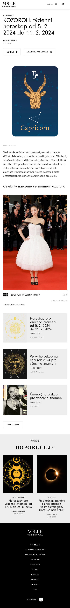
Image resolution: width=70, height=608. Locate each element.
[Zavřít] (66, 604)
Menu (50, 4)
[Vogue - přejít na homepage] (9, 4)
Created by (32, 599)
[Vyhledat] (63, 4)
